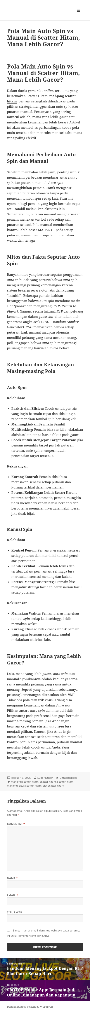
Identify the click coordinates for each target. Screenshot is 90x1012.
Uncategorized (68, 778)
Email (12, 895)
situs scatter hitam (30, 785)
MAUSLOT (46, 230)
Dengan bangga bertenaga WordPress (30, 1006)
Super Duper (45, 778)
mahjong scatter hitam (24, 782)
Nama (12, 878)
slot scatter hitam (53, 785)
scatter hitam (48, 782)
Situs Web (14, 912)
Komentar (16, 824)
